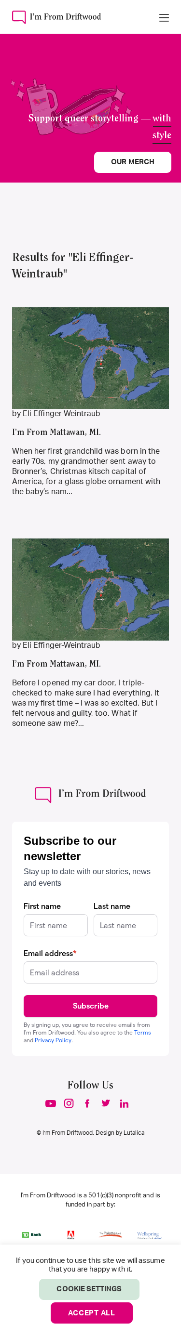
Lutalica (134, 1133)
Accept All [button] (91, 1313)
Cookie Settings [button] (89, 1289)
